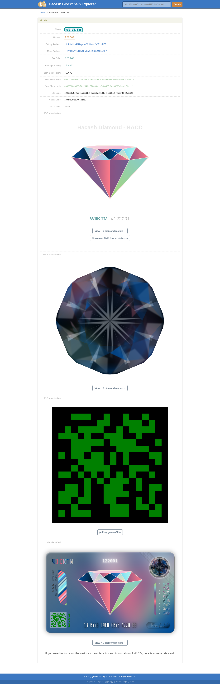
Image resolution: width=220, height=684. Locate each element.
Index (42, 12)
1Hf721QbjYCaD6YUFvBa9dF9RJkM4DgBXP (85, 51)
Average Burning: (53, 65)
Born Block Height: (52, 73)
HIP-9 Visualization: (52, 398)
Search (177, 4)
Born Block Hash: (53, 79)
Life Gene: (56, 93)
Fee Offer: (56, 58)
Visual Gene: (55, 100)
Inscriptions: (55, 106)
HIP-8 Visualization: (52, 254)
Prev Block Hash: (53, 86)
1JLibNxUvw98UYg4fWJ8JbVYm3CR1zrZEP (85, 44)
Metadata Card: (54, 542)
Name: (58, 29)
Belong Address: (53, 44)
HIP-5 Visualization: (52, 113)
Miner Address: (54, 51)
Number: (57, 37)
